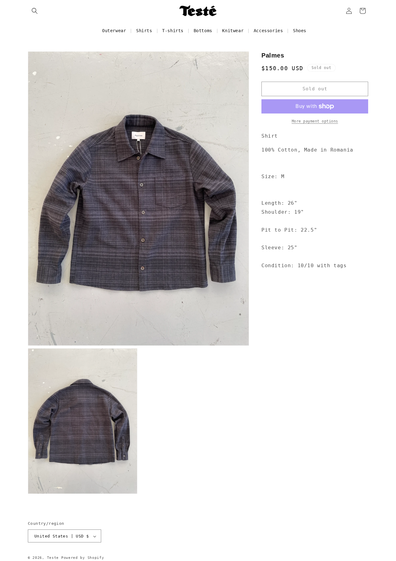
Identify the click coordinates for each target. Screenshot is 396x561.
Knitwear (232, 30)
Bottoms (203, 30)
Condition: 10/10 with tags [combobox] (304, 265)
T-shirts (172, 30)
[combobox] (314, 150)
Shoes (299, 30)
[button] (34, 11)
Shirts (144, 30)
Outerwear (114, 30)
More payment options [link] (315, 121)
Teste (53, 558)
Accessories (268, 30)
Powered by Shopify (82, 558)
